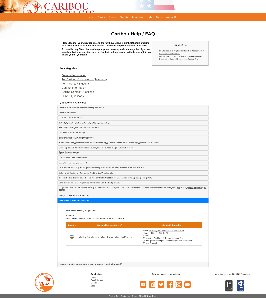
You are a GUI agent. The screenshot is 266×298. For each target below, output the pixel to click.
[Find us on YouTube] (143, 284)
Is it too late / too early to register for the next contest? (181, 56)
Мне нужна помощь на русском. (74, 200)
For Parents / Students (76, 83)
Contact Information (74, 87)
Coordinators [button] (138, 17)
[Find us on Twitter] (161, 284)
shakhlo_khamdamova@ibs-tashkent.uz (166, 230)
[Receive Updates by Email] (187, 284)
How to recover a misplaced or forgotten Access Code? (181, 51)
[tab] (133, 107)
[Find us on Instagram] (178, 284)
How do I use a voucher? (71, 118)
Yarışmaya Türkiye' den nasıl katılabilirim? (79, 128)
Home (93, 277)
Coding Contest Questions (78, 91)
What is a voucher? (68, 113)
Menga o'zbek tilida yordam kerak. (75, 195)
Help (93, 286)
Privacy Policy (151, 296)
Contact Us (125, 296)
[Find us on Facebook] (170, 284)
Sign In (159, 17)
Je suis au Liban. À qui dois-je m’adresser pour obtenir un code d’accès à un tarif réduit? (101, 168)
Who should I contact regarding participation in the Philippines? (89, 183)
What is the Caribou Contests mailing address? (81, 108)
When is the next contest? (169, 54)
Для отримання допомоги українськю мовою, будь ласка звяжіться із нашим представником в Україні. (109, 143)
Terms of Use (138, 296)
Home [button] (91, 17)
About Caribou (97, 280)
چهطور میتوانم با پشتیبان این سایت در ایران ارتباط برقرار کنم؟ (84, 123)
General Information (74, 75)
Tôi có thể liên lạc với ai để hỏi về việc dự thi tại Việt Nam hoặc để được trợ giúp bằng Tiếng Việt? (105, 178)
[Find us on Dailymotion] (152, 284)
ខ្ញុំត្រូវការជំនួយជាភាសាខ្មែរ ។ (69, 153)
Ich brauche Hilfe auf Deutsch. (73, 158)
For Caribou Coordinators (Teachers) (84, 79)
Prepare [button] (101, 17)
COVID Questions (73, 96)
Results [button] (112, 17)
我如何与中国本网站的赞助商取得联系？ (76, 138)
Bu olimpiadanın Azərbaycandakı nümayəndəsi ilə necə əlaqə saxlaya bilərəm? (96, 148)
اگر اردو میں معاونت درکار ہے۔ (73, 163)
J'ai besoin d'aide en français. (73, 133)
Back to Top (114, 296)
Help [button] (150, 17)
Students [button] (124, 17)
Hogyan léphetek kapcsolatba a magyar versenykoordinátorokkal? (90, 264)
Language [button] (169, 17)
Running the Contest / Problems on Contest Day (178, 59)
